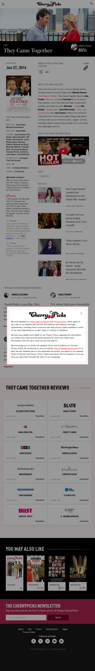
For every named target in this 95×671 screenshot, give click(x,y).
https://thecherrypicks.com (66, 348)
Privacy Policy (60, 321)
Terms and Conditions (40, 321)
